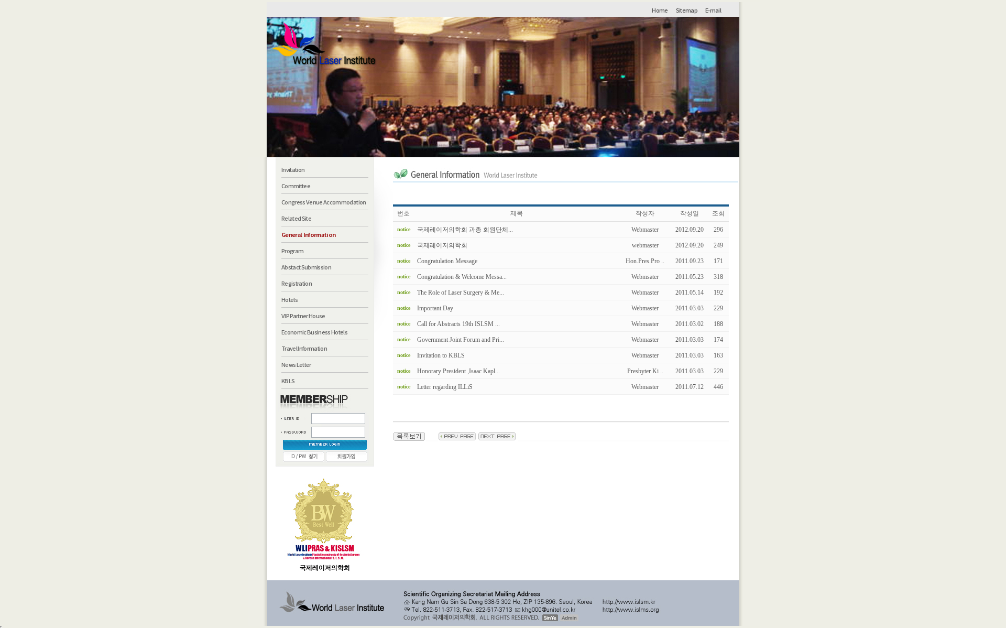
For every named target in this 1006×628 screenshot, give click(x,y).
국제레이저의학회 (442, 245)
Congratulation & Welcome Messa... (462, 276)
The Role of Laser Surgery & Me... (460, 292)
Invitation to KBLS (441, 355)
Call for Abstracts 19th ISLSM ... (458, 324)
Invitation (292, 169)
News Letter (296, 364)
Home (660, 10)
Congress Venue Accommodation (323, 202)
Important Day (435, 308)
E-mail (713, 10)
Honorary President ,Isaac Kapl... (458, 371)
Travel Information (304, 348)
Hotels (289, 299)
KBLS (287, 380)
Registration (296, 283)
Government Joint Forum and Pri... (460, 339)
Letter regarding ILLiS (445, 387)
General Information (308, 234)
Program (292, 250)
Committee (295, 185)
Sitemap (686, 10)
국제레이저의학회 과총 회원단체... (465, 229)
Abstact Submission (306, 267)
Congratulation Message (447, 261)
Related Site (296, 218)
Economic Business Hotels (314, 332)
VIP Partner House (303, 315)
